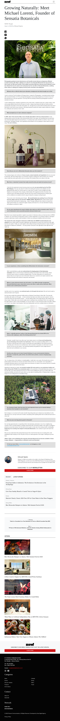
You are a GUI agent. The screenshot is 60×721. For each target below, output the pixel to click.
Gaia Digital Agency (41, 713)
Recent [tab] (8, 477)
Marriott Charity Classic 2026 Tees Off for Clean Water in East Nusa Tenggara (29, 498)
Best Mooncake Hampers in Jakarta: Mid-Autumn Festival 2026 (25, 505)
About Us (7, 695)
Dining (32, 680)
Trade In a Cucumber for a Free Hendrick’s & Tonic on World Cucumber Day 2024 (30, 521)
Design (7, 480)
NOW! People (9, 24)
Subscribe (7, 697)
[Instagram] (5, 670)
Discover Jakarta (8, 682)
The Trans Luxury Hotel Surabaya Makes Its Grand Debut (22, 597)
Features (12, 480)
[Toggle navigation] (53, 1)
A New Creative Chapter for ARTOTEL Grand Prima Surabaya (23, 577)
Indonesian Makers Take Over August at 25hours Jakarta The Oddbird (25, 637)
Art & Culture (7, 686)
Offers (32, 682)
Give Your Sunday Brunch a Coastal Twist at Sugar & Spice (23, 491)
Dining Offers (9, 502)
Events (7, 496)
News (6, 678)
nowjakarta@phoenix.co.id (15, 668)
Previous (30, 519)
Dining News (9, 489)
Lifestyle (33, 678)
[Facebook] (8, 670)
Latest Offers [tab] (18, 477)
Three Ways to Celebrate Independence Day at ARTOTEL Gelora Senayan (26, 617)
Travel (32, 684)
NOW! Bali (7, 706)
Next (30, 526)
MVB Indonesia (9, 708)
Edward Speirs (18, 26)
